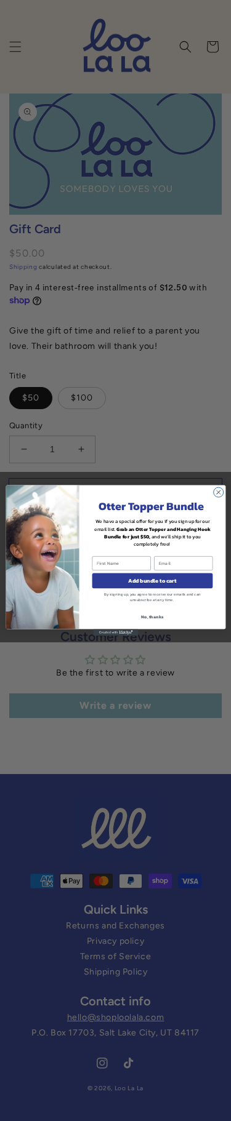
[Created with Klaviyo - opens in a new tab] (115, 632)
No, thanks (152, 616)
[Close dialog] (218, 492)
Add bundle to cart (152, 580)
